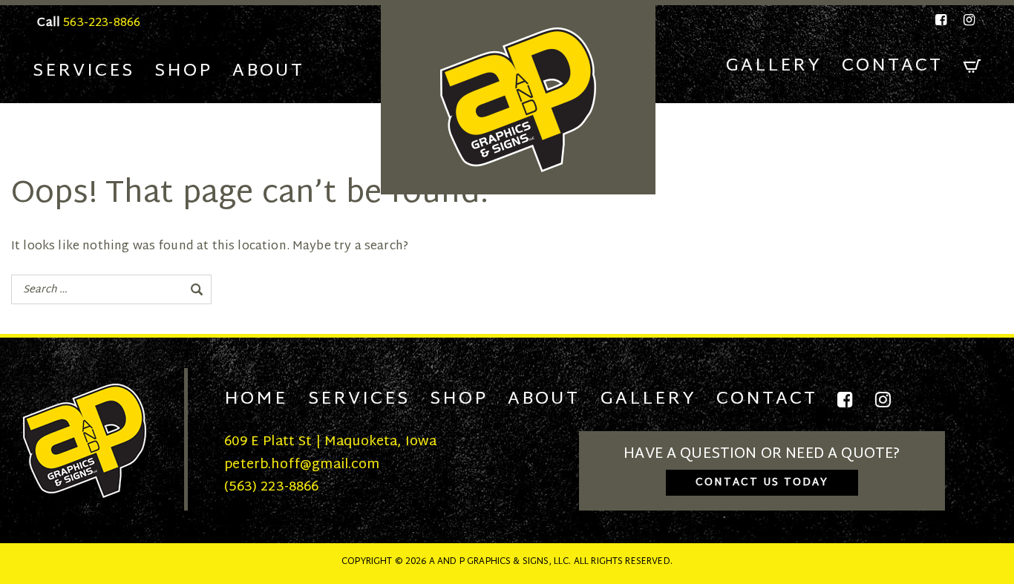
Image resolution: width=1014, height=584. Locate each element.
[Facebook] (942, 20)
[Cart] (972, 66)
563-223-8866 (101, 23)
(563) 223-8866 (271, 487)
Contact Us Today (762, 482)
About (268, 71)
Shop (183, 71)
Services (83, 71)
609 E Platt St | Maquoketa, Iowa (330, 442)
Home (255, 399)
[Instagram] (966, 20)
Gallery (774, 66)
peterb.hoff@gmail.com (301, 465)
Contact (892, 66)
